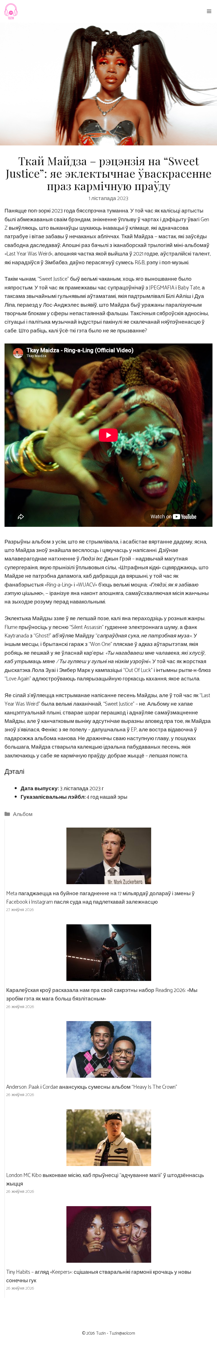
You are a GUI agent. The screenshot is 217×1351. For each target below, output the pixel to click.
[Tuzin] (10, 11)
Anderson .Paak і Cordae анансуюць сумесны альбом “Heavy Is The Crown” (91, 1087)
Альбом (22, 814)
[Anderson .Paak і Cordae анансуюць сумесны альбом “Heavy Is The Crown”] (108, 1073)
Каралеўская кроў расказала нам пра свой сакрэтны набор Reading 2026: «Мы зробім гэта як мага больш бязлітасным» (102, 994)
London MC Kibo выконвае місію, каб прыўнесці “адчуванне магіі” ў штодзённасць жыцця (105, 1179)
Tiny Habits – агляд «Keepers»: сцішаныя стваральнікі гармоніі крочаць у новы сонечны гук (98, 1276)
